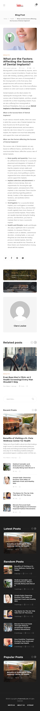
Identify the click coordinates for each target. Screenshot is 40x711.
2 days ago (14, 457)
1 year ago (13, 386)
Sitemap (30, 705)
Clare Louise (6, 68)
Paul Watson (6, 386)
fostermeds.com (23, 699)
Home (5, 18)
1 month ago (17, 589)
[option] (20, 366)
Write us (11, 705)
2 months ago (18, 633)
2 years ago (13, 68)
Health (12, 18)
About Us (21, 705)
